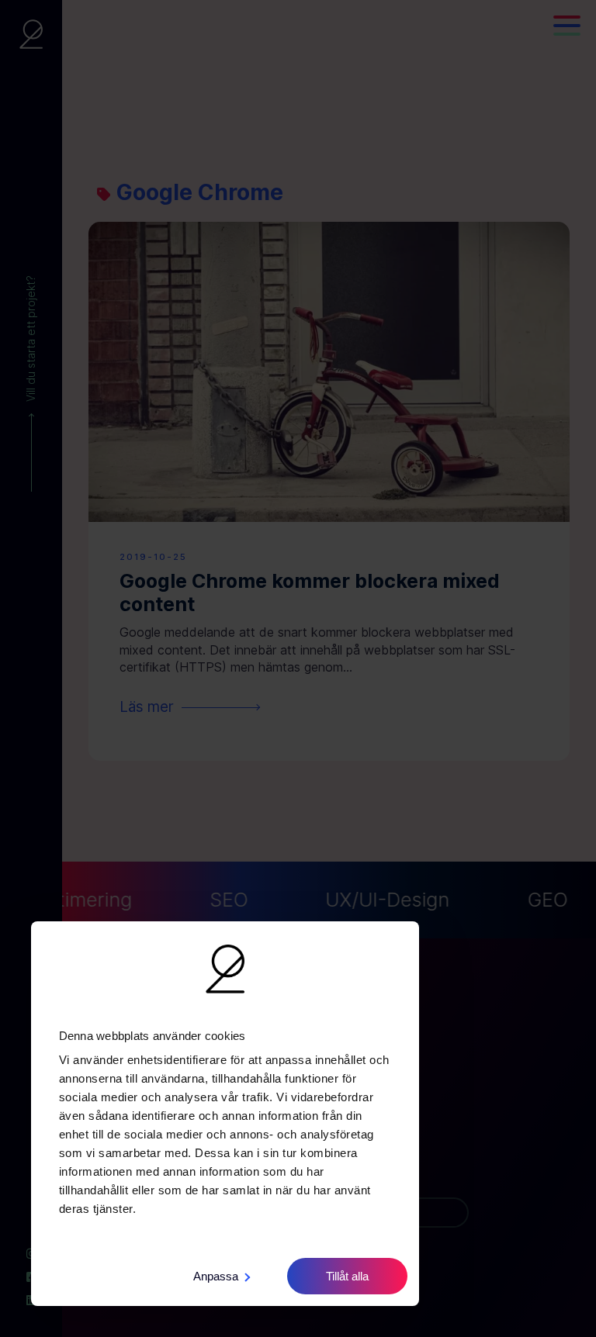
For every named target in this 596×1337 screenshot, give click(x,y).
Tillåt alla (347, 1276)
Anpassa (215, 1276)
